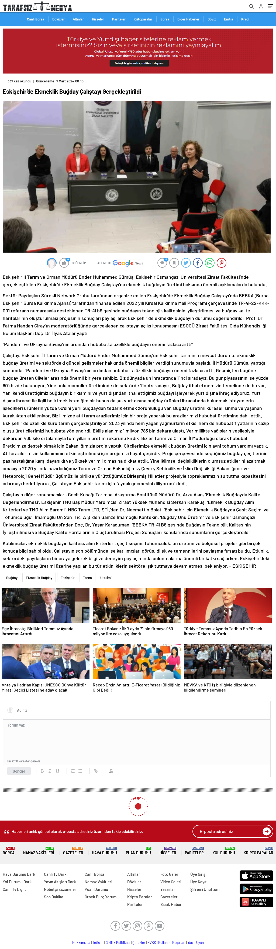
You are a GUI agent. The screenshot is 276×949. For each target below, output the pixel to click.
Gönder (19, 771)
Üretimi (106, 577)
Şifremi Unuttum (204, 889)
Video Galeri (170, 881)
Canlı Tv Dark (55, 874)
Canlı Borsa (35, 19)
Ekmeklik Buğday (39, 577)
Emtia (228, 19)
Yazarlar (167, 889)
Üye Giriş (197, 874)
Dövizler (58, 19)
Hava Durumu (104, 851)
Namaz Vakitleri (38, 851)
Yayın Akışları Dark (60, 881)
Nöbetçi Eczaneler (60, 889)
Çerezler (138, 942)
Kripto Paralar (258, 851)
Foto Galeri (169, 874)
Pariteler (119, 19)
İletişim (98, 942)
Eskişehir (68, 577)
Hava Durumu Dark (19, 874)
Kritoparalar (143, 19)
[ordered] (73, 771)
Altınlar (78, 19)
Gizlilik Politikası (118, 942)
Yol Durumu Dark (17, 881)
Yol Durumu (224, 851)
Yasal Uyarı (196, 942)
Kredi (245, 19)
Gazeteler (73, 851)
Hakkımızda (81, 942)
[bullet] (80, 771)
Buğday (12, 577)
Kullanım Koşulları (171, 942)
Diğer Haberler (188, 19)
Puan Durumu (138, 851)
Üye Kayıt (198, 881)
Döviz (212, 19)
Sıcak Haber (171, 904)
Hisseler (98, 19)
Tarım (87, 577)
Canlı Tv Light (14, 889)
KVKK (151, 942)
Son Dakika (53, 896)
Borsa (164, 19)
